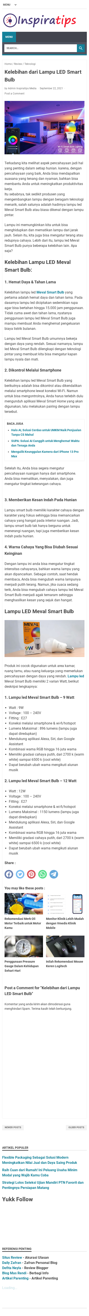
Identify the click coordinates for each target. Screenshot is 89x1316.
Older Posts (76, 1127)
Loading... (9, 1288)
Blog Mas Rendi (14, 1273)
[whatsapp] (42, 874)
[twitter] (20, 874)
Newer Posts (13, 1127)
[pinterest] (31, 874)
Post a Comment (14, 93)
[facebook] (9, 874)
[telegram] (53, 874)
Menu (9, 36)
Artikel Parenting (15, 1278)
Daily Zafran (11, 1263)
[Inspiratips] (40, 20)
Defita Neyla (11, 1268)
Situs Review (12, 1257)
